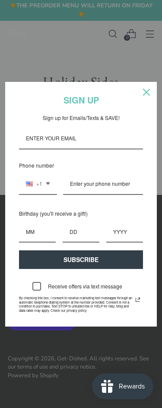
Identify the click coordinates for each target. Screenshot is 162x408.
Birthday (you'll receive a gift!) (53, 213)
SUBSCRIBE (81, 259)
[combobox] (38, 184)
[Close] (146, 92)
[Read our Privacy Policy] (138, 300)
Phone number (36, 165)
